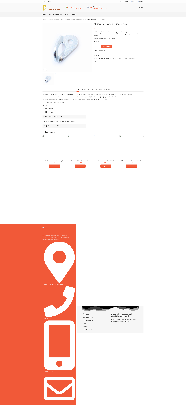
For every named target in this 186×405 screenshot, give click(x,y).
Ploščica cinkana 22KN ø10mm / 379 (54, 161)
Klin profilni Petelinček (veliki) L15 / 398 (131, 161)
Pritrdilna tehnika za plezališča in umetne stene (73, 19)
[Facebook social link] (117, 1)
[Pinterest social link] (101, 61)
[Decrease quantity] (95, 46)
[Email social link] (116, 1)
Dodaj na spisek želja (100, 50)
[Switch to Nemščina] (133, 1)
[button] (54, 166)
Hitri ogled (64, 141)
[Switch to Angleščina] (140, 1)
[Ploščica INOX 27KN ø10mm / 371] (80, 147)
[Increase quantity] (99, 46)
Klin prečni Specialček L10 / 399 (106, 161)
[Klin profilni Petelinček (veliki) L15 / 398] (131, 147)
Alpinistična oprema (53, 19)
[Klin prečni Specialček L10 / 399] (106, 147)
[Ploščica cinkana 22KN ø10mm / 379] (54, 147)
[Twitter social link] (103, 61)
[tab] (78, 89)
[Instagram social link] (119, 1)
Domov (44, 19)
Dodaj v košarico (107, 46)
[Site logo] (52, 7)
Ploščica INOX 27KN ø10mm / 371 (80, 161)
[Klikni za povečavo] (45, 69)
